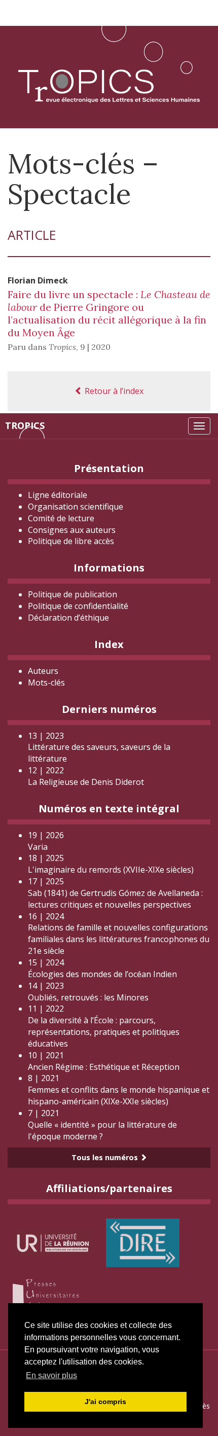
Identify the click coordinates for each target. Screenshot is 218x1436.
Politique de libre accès (71, 541)
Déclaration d (68, 617)
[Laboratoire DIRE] (142, 1241)
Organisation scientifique (75, 506)
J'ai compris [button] (105, 1401)
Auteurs (43, 670)
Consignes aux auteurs (72, 529)
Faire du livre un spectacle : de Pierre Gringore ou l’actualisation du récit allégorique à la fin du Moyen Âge (109, 313)
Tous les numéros (105, 1157)
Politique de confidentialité (78, 606)
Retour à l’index (113, 391)
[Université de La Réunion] (53, 1241)
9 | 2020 (95, 347)
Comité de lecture (61, 518)
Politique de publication (72, 594)
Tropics (25, 425)
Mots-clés (46, 682)
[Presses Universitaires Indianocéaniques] (53, 1296)
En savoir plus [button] (51, 1375)
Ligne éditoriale (57, 494)
